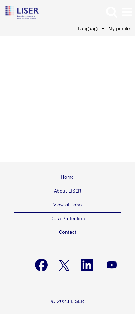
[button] (127, 13)
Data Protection (67, 219)
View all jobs (67, 205)
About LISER (67, 191)
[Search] (111, 12)
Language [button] (89, 29)
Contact (67, 232)
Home (67, 177)
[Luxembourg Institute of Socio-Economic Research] (19, 12)
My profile (119, 29)
